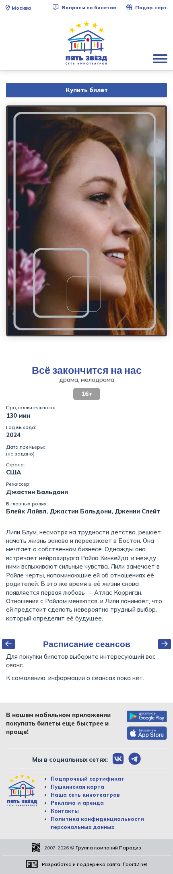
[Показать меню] (161, 58)
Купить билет (87, 90)
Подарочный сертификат (87, 778)
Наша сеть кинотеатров (85, 795)
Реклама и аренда (77, 803)
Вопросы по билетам (89, 7)
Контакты (65, 811)
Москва (21, 8)
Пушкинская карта (77, 786)
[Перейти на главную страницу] (86, 43)
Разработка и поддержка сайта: (94, 864)
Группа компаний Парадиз (108, 848)
